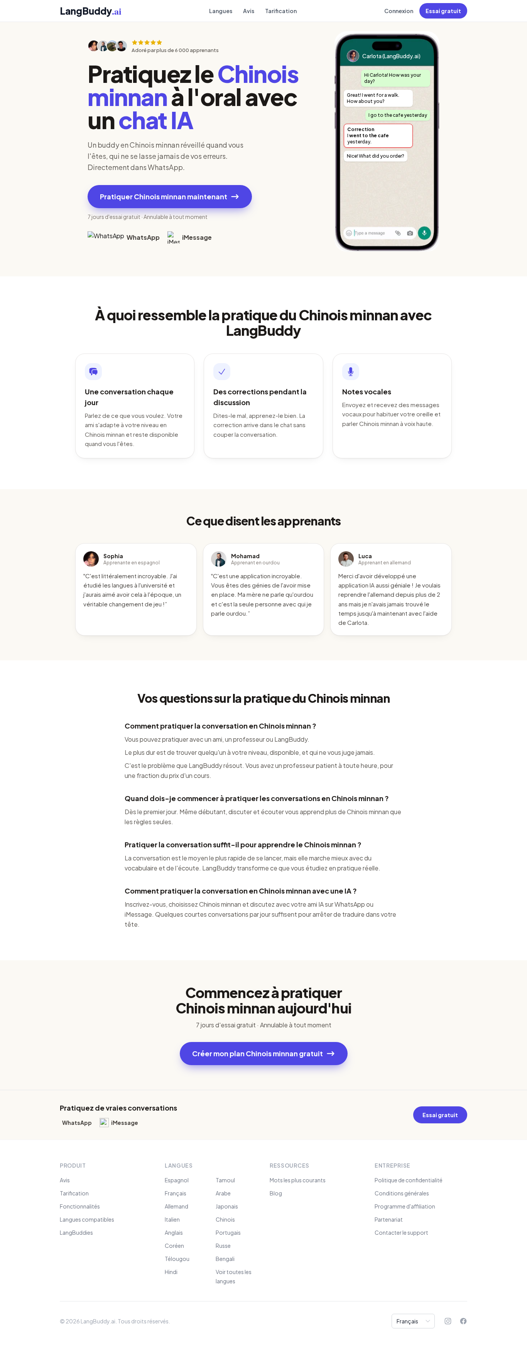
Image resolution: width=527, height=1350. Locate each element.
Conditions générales (402, 1193)
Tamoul (225, 1180)
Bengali (225, 1258)
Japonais (227, 1206)
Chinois (225, 1219)
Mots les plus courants (298, 1180)
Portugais (228, 1232)
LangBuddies (76, 1232)
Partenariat (389, 1219)
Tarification (281, 10)
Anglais (174, 1232)
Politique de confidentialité (409, 1180)
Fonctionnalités (80, 1206)
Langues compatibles (87, 1219)
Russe (223, 1245)
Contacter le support (401, 1232)
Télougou (177, 1258)
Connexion (398, 10)
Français (175, 1193)
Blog (276, 1193)
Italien (172, 1219)
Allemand (176, 1206)
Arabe (223, 1193)
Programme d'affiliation (405, 1206)
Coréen (174, 1245)
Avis (248, 10)
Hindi (171, 1271)
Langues (220, 10)
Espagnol (177, 1180)
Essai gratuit (443, 10)
